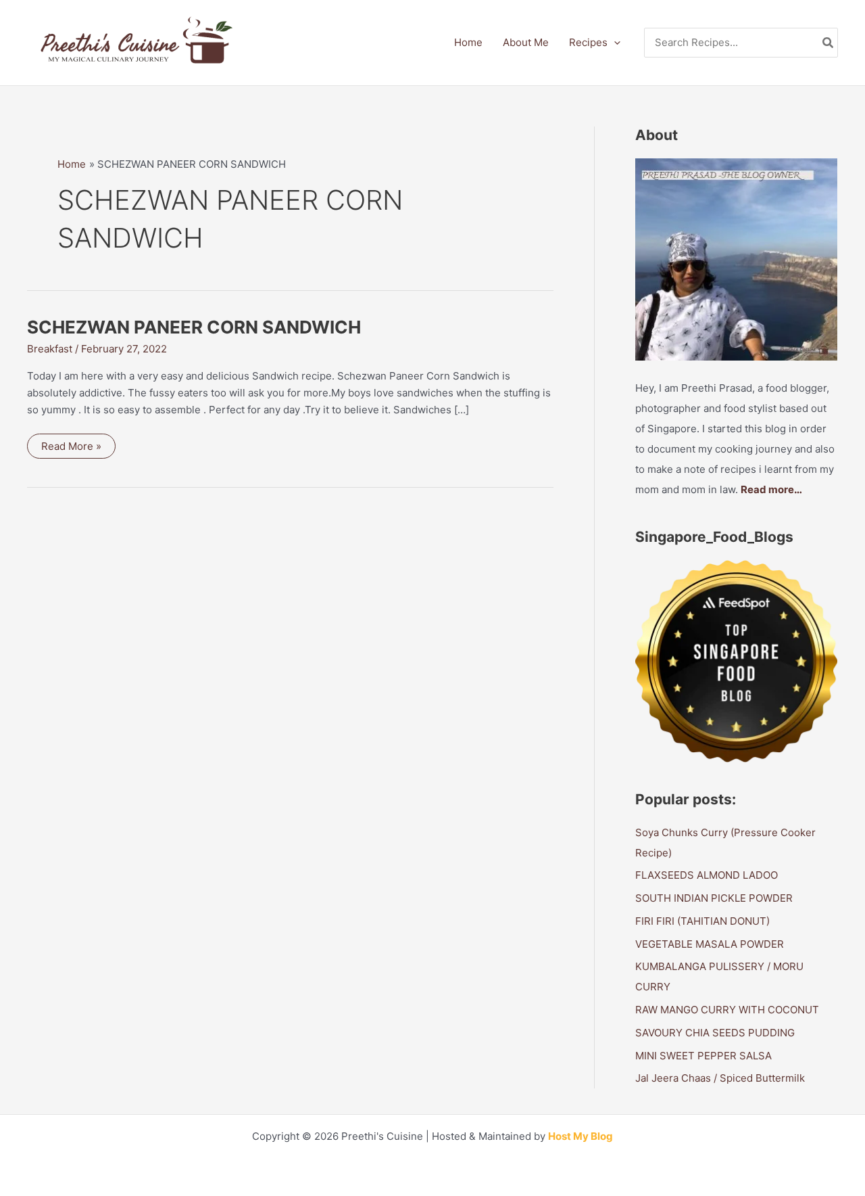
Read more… (771, 489)
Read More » (71, 449)
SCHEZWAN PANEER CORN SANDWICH (194, 327)
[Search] (828, 43)
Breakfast (49, 348)
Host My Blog (580, 1136)
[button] (614, 42)
